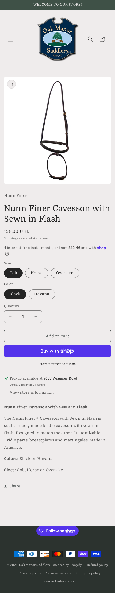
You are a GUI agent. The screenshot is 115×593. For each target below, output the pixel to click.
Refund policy (97, 565)
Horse (37, 273)
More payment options (57, 364)
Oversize (65, 273)
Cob (13, 273)
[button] (11, 39)
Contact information (60, 581)
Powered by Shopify (66, 565)
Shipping (10, 238)
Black (15, 294)
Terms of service (58, 573)
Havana (41, 294)
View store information (32, 392)
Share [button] (15, 486)
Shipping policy (88, 573)
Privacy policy (30, 573)
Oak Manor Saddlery (35, 565)
